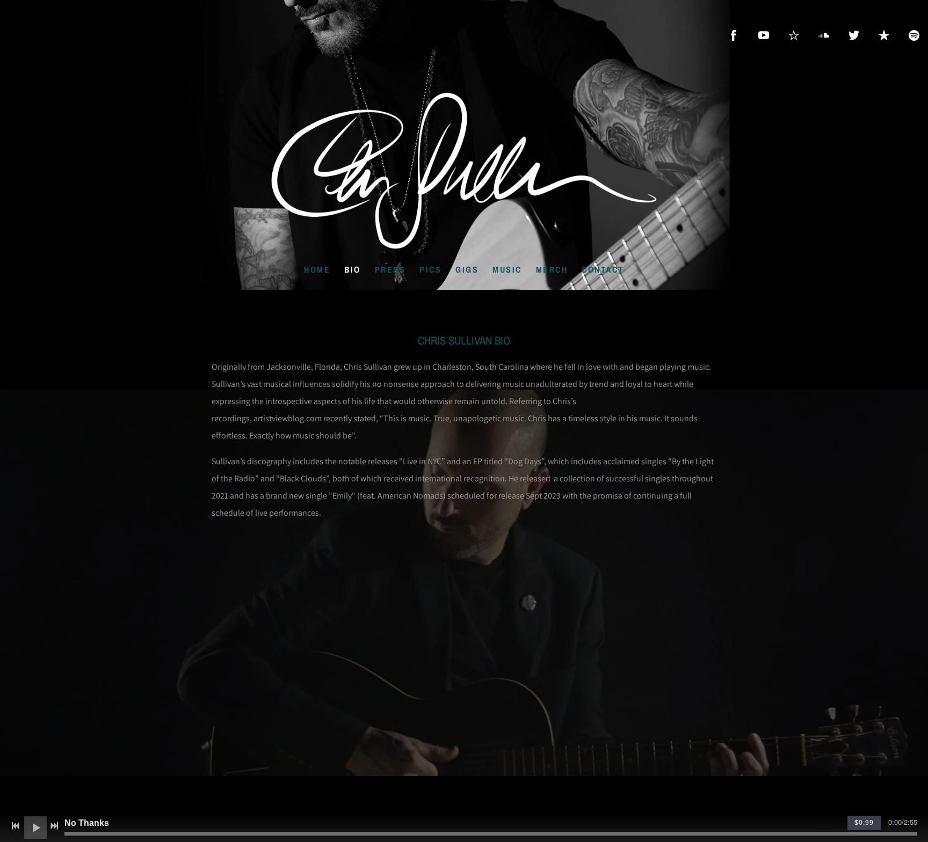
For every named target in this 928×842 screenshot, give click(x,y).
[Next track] (54, 826)
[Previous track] (15, 826)
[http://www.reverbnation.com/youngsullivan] (793, 35)
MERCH (552, 269)
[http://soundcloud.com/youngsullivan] (823, 35)
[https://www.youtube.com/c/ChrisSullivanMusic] (763, 35)
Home (317, 269)
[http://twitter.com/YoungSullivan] (854, 35)
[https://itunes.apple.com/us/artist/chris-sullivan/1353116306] (884, 35)
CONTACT (603, 269)
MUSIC (507, 269)
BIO (352, 269)
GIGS (467, 269)
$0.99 (864, 822)
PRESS (390, 269)
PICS (430, 269)
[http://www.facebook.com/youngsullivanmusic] (733, 35)
